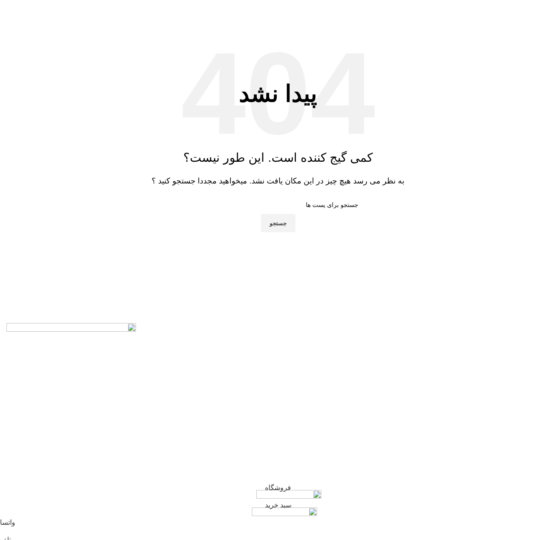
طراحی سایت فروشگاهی (512, 473)
